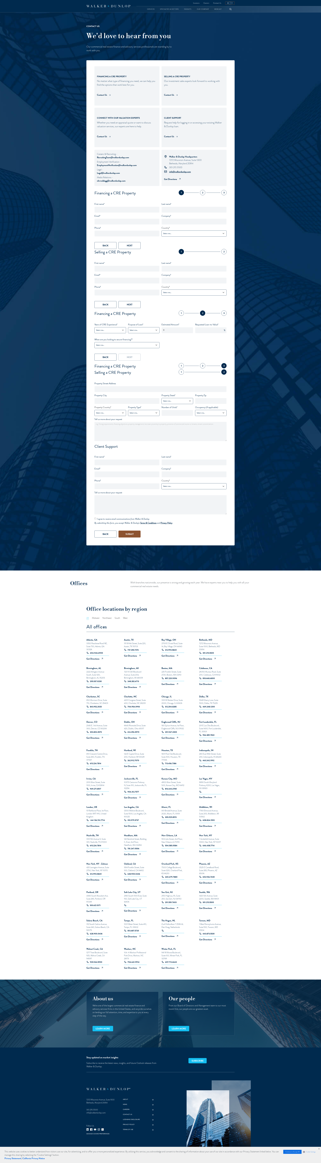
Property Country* (102, 407)
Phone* (97, 228)
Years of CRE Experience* (105, 324)
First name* (99, 204)
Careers (206, 3)
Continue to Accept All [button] (292, 1152)
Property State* (168, 395)
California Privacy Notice (33, 1158)
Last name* (166, 204)
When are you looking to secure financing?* (113, 339)
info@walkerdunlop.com (180, 171)
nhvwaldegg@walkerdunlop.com (111, 180)
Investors (196, 3)
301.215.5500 (175, 167)
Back (105, 245)
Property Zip (200, 395)
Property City (100, 395)
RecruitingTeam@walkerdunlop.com (113, 157)
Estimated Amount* (170, 324)
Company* (166, 216)
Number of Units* (169, 407)
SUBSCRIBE (198, 1060)
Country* (166, 228)
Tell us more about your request (108, 419)
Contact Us (217, 3)
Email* (97, 216)
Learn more (103, 1028)
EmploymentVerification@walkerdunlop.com (117, 165)
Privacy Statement (13, 1158)
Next (129, 245)
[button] (309, 1152)
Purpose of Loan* (135, 324)
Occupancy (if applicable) (206, 407)
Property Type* (134, 407)
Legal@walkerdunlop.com (108, 173)
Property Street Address (105, 383)
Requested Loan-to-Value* (206, 324)
